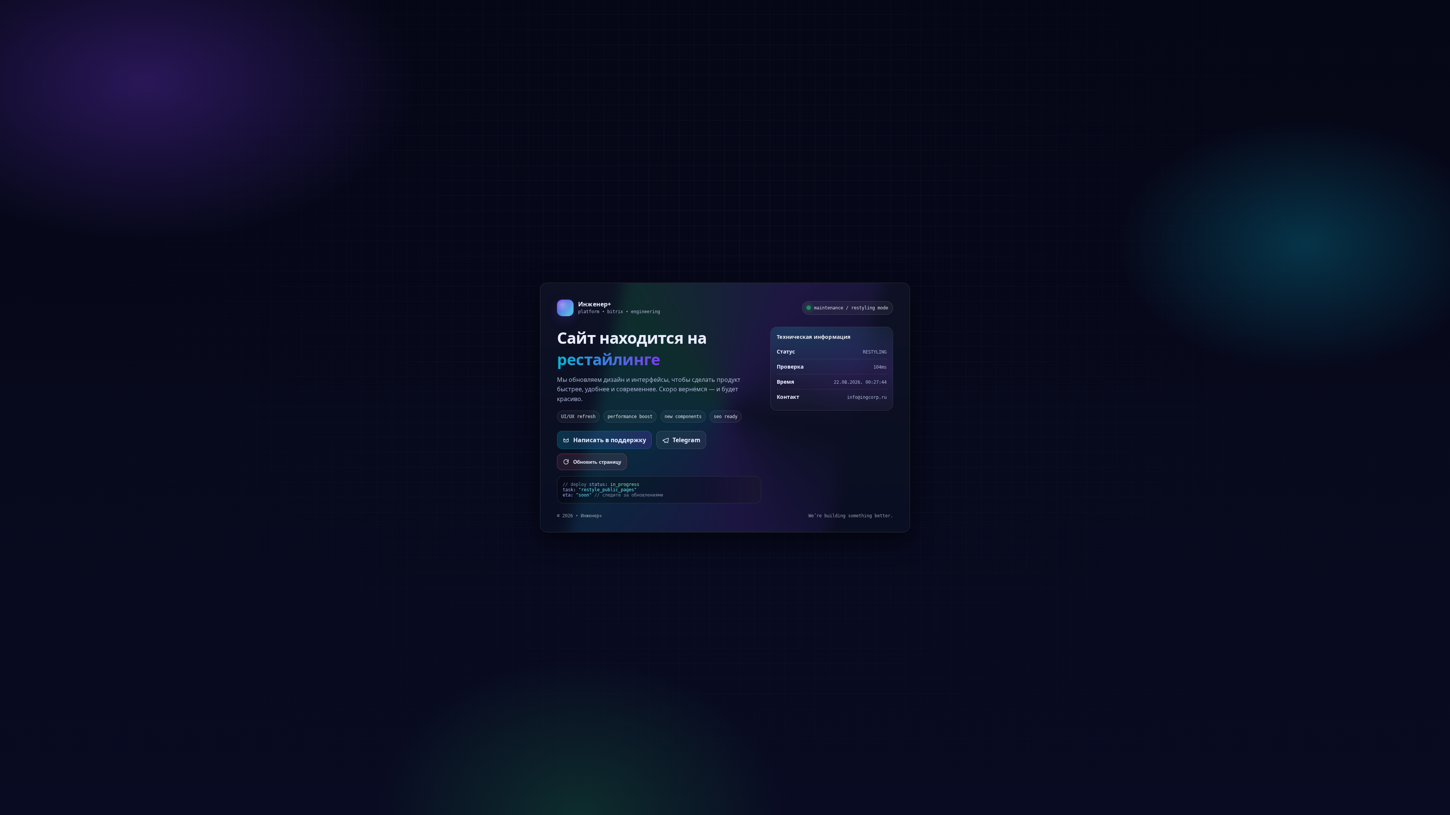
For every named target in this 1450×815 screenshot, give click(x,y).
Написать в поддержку (609, 440)
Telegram (686, 440)
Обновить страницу (597, 462)
